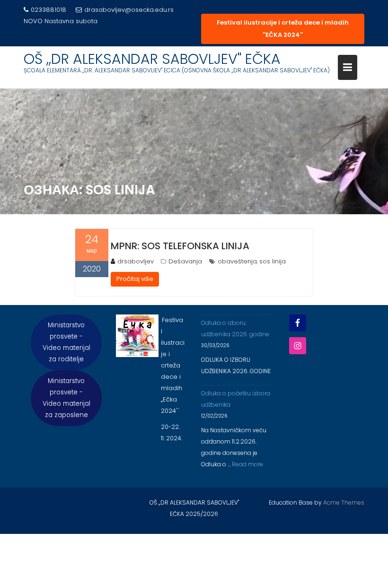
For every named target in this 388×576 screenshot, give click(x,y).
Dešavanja (185, 261)
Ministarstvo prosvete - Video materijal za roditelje (66, 342)
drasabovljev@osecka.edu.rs (129, 9)
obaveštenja (237, 261)
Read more (247, 464)
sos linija (272, 261)
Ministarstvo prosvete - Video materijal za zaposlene (66, 397)
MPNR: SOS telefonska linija (180, 246)
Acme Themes (343, 502)
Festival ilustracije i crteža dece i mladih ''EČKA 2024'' (283, 28)
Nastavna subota (70, 21)
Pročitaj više (134, 278)
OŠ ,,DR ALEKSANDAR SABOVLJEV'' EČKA (152, 59)
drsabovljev (135, 261)
